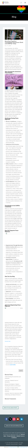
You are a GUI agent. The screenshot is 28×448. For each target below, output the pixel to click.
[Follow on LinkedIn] (21, 419)
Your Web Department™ (13, 447)
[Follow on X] (10, 419)
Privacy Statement (11, 436)
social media (13, 364)
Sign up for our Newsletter (14, 425)
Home (4, 22)
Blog (7, 22)
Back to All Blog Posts (10, 407)
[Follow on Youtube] (17, 419)
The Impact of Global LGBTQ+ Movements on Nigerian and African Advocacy (13, 389)
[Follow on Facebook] (6, 419)
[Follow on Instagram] (14, 419)
